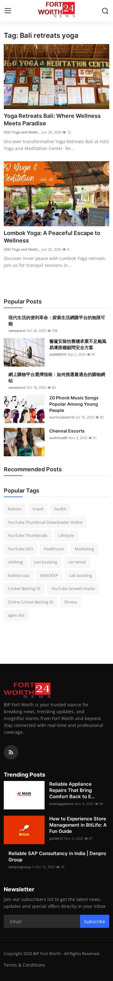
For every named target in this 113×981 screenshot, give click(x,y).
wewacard (16, 330)
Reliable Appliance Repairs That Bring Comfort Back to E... (72, 790)
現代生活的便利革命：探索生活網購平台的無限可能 (56, 320)
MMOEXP (49, 575)
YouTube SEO (20, 549)
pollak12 (56, 838)
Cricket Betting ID (24, 588)
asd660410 (57, 354)
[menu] (8, 11)
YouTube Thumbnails (27, 535)
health (60, 509)
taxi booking (45, 562)
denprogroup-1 (21, 866)
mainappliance (61, 803)
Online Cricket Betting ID (30, 602)
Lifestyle (66, 535)
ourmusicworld (62, 417)
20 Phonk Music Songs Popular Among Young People (74, 404)
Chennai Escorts (67, 430)
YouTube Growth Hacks (73, 588)
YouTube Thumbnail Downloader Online (45, 522)
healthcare (54, 549)
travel (38, 509)
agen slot (16, 615)
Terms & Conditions (24, 965)
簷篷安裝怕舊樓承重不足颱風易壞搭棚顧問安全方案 (77, 344)
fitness (70, 602)
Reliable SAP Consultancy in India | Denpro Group (57, 856)
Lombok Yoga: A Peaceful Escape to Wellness (52, 237)
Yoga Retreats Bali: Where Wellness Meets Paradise (52, 120)
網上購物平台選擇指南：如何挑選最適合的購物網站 (56, 377)
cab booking (80, 575)
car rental (77, 562)
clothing (15, 562)
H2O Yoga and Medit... (22, 132)
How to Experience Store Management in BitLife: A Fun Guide (78, 825)
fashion (15, 509)
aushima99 (58, 437)
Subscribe (94, 921)
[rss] (11, 752)
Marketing (84, 549)
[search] (105, 11)
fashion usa (18, 575)
